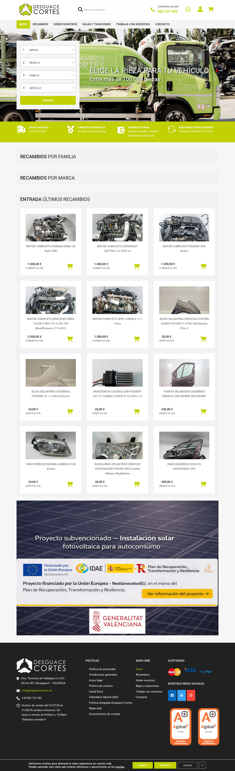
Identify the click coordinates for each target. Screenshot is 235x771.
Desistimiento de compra (104, 714)
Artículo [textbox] (35, 88)
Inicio (23, 24)
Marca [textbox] (33, 50)
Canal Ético (96, 691)
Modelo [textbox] (34, 62)
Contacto (162, 24)
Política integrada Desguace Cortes (110, 702)
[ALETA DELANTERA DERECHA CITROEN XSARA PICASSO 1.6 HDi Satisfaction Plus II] (184, 305)
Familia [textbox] (34, 75)
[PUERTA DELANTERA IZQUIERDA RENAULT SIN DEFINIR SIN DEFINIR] (184, 378)
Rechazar (165, 765)
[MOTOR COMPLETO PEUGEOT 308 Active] (184, 232)
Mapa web (95, 708)
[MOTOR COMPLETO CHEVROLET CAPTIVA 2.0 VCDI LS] (117, 232)
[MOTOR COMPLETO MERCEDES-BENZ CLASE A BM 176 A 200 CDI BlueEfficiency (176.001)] (51, 305)
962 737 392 (168, 11)
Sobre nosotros (65, 24)
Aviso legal (96, 680)
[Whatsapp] (188, 9)
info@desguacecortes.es (37, 690)
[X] (181, 695)
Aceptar (142, 765)
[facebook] (172, 695)
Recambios (40, 24)
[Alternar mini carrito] (211, 9)
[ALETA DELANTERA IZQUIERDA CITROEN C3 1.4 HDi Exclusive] (51, 378)
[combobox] (48, 49)
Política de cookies (101, 686)
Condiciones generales (103, 674)
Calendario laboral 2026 (103, 697)
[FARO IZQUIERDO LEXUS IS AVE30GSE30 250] (184, 450)
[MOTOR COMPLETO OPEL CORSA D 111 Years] (117, 305)
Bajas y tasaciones (97, 24)
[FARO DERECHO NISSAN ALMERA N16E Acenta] (51, 446)
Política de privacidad (102, 669)
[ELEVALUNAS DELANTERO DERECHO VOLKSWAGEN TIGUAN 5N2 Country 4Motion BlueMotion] (117, 450)
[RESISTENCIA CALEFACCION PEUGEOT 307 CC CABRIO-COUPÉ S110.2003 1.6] (117, 378)
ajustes (120, 767)
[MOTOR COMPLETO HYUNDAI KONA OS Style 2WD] (51, 232)
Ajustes (187, 765)
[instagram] (191, 695)
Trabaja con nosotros (133, 24)
